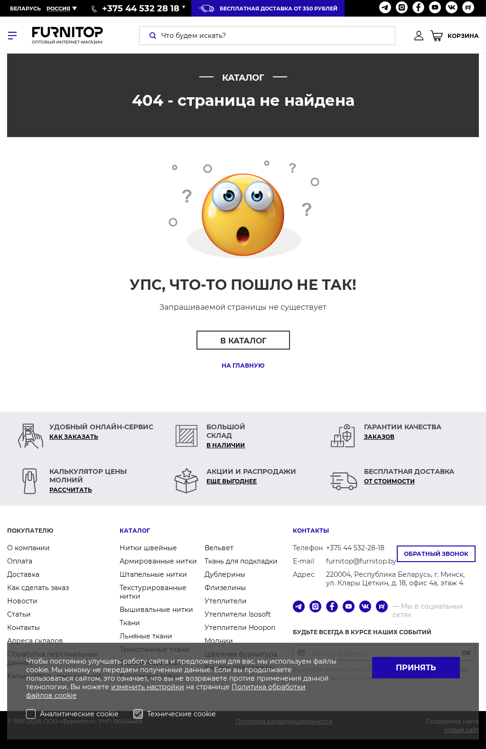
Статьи (19, 614)
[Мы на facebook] (418, 8)
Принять (416, 667)
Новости (22, 601)
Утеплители (226, 601)
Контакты (23, 627)
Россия (58, 8)
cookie (65, 695)
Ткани (130, 623)
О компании (28, 548)
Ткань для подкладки (241, 561)
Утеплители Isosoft (238, 614)
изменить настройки (147, 687)
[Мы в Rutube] (468, 8)
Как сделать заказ (38, 587)
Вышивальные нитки (156, 609)
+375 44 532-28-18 (355, 548)
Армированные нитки (158, 561)
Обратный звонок (436, 553)
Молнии (219, 641)
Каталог (135, 530)
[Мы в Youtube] (435, 8)
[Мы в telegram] (385, 8)
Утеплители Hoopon (240, 627)
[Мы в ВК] (452, 8)
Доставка (23, 574)
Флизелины (225, 587)
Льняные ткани (146, 636)
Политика (250, 687)
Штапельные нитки (153, 574)
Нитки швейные (148, 548)
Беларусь (25, 8)
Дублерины (225, 574)
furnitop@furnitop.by (361, 561)
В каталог (243, 340)
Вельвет (219, 548)
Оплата (19, 561)
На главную (243, 365)
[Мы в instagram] (402, 8)
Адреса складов (35, 641)
